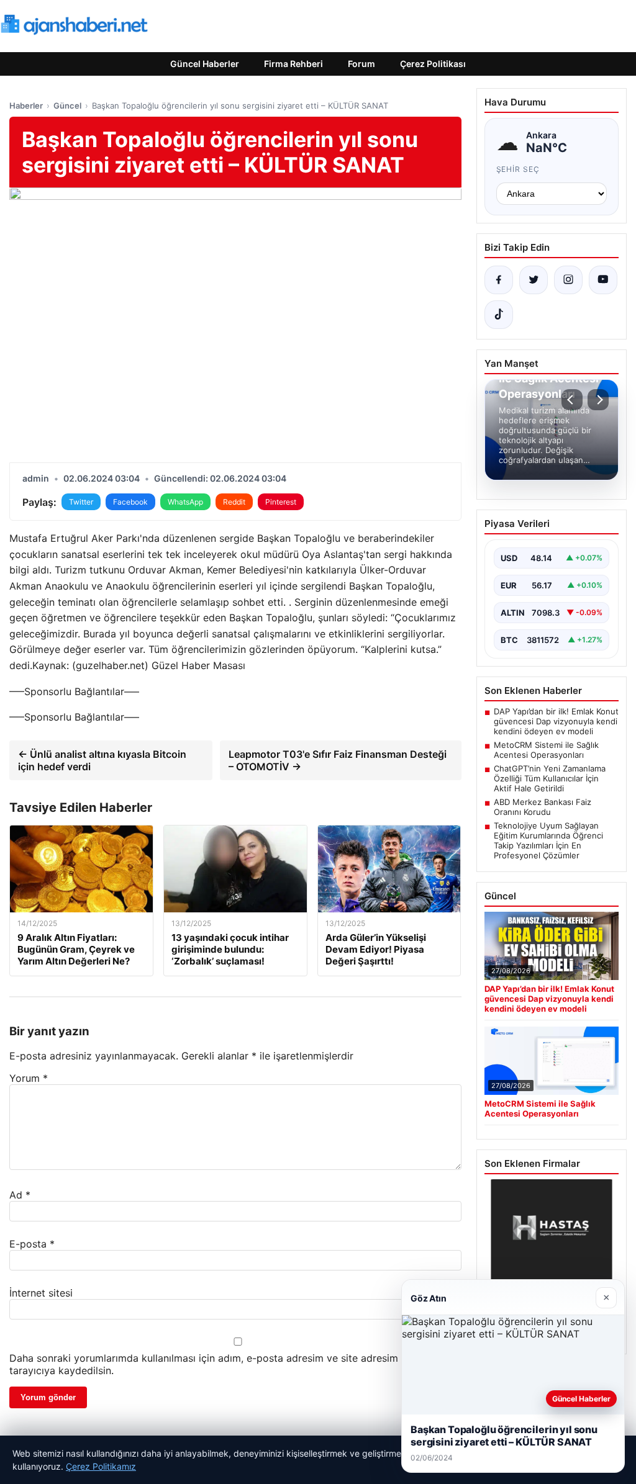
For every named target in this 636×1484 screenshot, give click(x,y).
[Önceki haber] (572, 399)
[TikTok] (498, 314)
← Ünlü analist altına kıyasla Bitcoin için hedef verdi (102, 760)
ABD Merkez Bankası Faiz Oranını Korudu (542, 807)
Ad (19, 1195)
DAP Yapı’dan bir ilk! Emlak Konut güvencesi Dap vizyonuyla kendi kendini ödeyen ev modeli (556, 721)
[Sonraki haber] (598, 399)
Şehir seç (518, 169)
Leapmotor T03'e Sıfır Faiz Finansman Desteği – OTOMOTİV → (338, 760)
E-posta (32, 1244)
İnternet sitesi (41, 1293)
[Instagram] (568, 280)
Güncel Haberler (204, 63)
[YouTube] (603, 280)
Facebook (130, 501)
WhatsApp (185, 501)
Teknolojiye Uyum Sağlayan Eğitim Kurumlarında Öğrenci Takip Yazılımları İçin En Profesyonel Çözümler (548, 840)
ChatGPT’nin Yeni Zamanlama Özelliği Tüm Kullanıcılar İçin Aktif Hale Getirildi (550, 778)
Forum (361, 63)
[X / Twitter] (533, 280)
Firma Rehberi (293, 63)
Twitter (81, 501)
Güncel (67, 105)
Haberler (26, 105)
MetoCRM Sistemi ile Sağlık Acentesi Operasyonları (546, 750)
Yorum (28, 1078)
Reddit (234, 501)
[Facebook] (498, 280)
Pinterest (280, 501)
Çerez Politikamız (101, 1466)
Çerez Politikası (433, 63)
